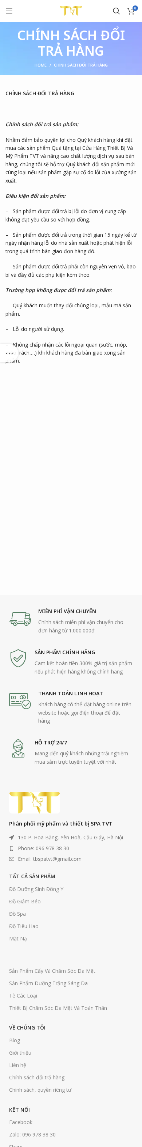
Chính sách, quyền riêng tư (40, 1089)
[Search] (116, 11)
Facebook (20, 1122)
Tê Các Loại (23, 995)
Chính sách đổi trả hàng (36, 1077)
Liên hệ (17, 1065)
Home (41, 65)
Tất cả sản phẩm (32, 876)
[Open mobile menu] (9, 11)
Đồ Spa (17, 913)
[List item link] (71, 848)
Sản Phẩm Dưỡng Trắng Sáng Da (48, 983)
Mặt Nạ (18, 938)
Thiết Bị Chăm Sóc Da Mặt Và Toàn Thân (58, 1007)
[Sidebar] (9, 353)
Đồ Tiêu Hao (24, 926)
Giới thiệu (20, 1052)
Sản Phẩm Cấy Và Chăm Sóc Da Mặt (52, 970)
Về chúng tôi (27, 1027)
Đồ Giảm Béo (25, 901)
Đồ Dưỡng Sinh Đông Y (36, 889)
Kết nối (19, 1109)
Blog (14, 1040)
